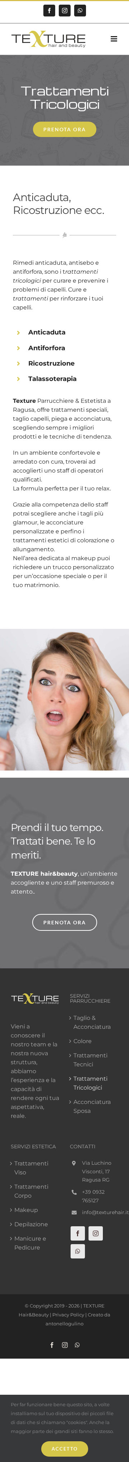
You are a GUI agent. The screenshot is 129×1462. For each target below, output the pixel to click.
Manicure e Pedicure (30, 1243)
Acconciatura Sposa (92, 1106)
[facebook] (78, 1233)
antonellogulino (64, 1323)
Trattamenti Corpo (31, 1191)
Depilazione (31, 1224)
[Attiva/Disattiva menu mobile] (114, 39)
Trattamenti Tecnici (90, 1060)
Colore (82, 1041)
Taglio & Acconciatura (92, 1022)
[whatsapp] (78, 1251)
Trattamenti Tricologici (90, 1083)
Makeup (26, 1210)
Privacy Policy (68, 1314)
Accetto (65, 1449)
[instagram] (96, 1233)
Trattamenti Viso (31, 1168)
